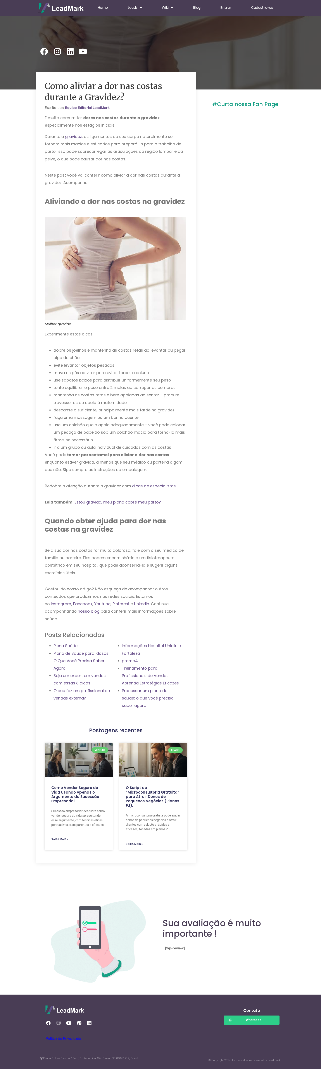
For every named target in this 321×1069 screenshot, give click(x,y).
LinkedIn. (142, 604)
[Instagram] (58, 1023)
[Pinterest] (79, 1023)
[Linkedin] (89, 1023)
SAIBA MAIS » (59, 839)
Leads (133, 7)
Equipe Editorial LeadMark (87, 107)
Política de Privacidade (63, 1038)
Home (103, 7)
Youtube (102, 604)
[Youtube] (68, 1023)
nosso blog (89, 611)
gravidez (73, 136)
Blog (196, 7)
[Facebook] (48, 1023)
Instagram (61, 604)
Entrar (225, 7)
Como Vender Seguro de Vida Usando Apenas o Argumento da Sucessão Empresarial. (75, 794)
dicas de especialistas (154, 486)
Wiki (165, 7)
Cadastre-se (262, 7)
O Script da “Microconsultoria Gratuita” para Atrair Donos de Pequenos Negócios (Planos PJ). (152, 796)
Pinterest (121, 604)
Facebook (82, 604)
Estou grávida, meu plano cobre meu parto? (117, 502)
